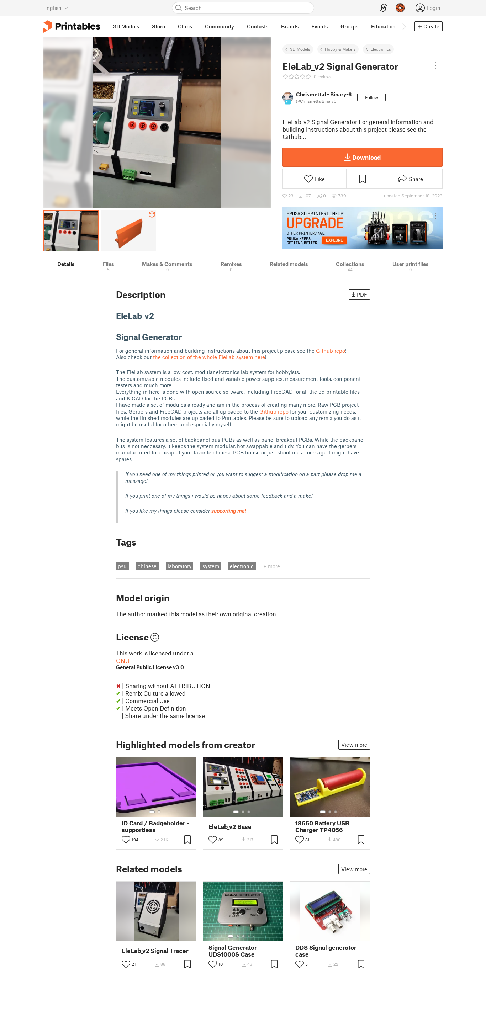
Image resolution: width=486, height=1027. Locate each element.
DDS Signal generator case (325, 951)
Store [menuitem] (158, 26)
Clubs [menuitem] (185, 26)
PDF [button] (362, 294)
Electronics (380, 49)
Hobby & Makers (340, 49)
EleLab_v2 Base (230, 826)
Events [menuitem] (319, 26)
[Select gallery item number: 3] (248, 811)
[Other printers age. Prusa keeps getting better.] (362, 228)
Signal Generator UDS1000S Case (232, 951)
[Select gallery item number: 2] (159, 811)
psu (122, 566)
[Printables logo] (71, 26)
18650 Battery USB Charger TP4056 (322, 826)
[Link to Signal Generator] (187, 336)
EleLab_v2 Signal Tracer (155, 950)
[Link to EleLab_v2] (159, 315)
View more (354, 744)
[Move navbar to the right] (403, 26)
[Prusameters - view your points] (400, 7)
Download (366, 157)
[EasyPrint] (383, 8)
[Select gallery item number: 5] (254, 936)
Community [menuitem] (219, 26)
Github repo (330, 350)
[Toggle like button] (126, 839)
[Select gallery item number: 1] (152, 811)
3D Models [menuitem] (126, 26)
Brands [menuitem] (290, 26)
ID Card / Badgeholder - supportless (155, 826)
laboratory (179, 566)
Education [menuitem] (383, 26)
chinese (147, 566)
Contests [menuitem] (257, 26)
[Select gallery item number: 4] (249, 936)
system (210, 566)
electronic (242, 566)
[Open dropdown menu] (435, 65)
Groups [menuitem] (349, 26)
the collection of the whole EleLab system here (209, 357)
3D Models (300, 49)
